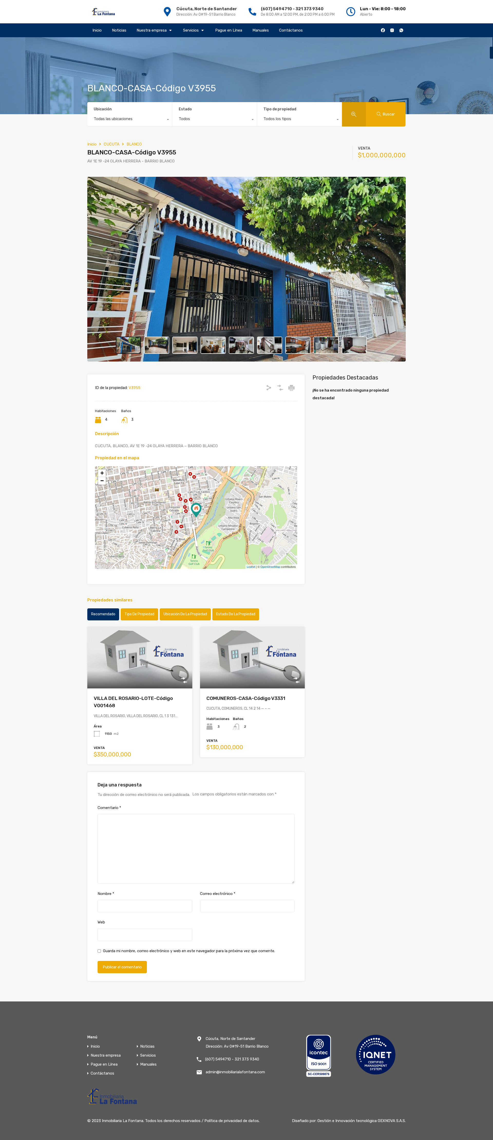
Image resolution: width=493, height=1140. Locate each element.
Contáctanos (291, 30)
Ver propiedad (140, 676)
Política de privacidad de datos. (232, 1120)
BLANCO (134, 144)
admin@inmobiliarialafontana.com (235, 1072)
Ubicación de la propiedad (185, 614)
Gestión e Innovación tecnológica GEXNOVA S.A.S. (361, 1120)
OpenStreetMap (270, 566)
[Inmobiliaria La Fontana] (103, 11)
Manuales (260, 30)
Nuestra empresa (152, 30)
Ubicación (103, 109)
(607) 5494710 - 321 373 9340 (292, 8)
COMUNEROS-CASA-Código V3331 (245, 698)
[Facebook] (383, 30)
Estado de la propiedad (235, 614)
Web (101, 922)
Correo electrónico (217, 893)
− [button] (102, 481)
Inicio (97, 30)
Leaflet (251, 566)
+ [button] (102, 473)
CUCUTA (111, 144)
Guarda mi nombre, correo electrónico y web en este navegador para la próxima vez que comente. (189, 951)
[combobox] (129, 120)
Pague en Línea (228, 30)
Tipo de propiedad (279, 109)
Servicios (191, 30)
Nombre (106, 893)
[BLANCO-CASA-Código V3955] (196, 510)
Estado (185, 109)
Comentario (109, 807)
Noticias (119, 30)
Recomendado (103, 614)
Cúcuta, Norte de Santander (206, 8)
